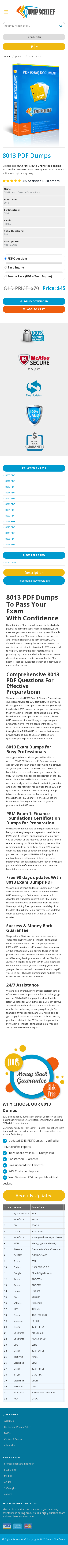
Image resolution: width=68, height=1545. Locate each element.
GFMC (35, 1398)
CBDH (35, 1380)
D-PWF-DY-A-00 (39, 1255)
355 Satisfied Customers (40, 181)
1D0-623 (36, 1308)
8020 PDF (10, 538)
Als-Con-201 (38, 1332)
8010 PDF (10, 481)
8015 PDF (10, 498)
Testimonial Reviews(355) (34, 580)
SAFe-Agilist (10, 1488)
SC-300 (35, 1321)
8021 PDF (10, 509)
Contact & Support (13, 1439)
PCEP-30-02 (10, 1469)
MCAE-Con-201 (39, 1338)
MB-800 (8, 1475)
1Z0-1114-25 (38, 1326)
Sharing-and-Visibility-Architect (47, 1237)
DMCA (7, 1433)
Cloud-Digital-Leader (42, 1273)
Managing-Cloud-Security (44, 1243)
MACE (34, 1356)
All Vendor (9, 1445)
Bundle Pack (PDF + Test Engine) (29, 276)
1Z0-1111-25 (38, 1368)
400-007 (36, 1297)
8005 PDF (10, 475)
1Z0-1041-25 (38, 1350)
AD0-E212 (36, 1285)
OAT (34, 1386)
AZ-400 (7, 1482)
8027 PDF (10, 527)
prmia (18, 56)
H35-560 (36, 1291)
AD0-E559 (36, 1279)
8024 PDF (10, 521)
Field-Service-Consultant (44, 1392)
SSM (34, 1261)
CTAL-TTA (36, 1374)
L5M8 (34, 1344)
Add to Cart (36, 309)
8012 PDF (10, 486)
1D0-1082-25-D (39, 1315)
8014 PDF (10, 492)
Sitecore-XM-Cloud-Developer (46, 1249)
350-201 (36, 1225)
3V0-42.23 (37, 1303)
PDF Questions (17, 258)
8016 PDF (10, 504)
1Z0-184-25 (37, 1231)
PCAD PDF (10, 562)
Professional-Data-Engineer (19, 1463)
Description (34, 572)
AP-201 (35, 1219)
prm (31, 56)
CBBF (34, 1362)
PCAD (34, 1213)
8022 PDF (10, 515)
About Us (9, 1420)
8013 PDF (10, 533)
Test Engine (15, 267)
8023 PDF (10, 544)
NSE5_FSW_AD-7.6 (40, 1267)
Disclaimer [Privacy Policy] (17, 1427)
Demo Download (36, 301)
